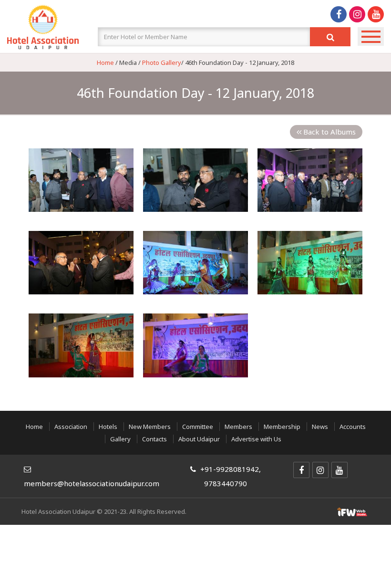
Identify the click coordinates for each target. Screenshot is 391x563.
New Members (150, 426)
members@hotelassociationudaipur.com (91, 483)
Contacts (154, 439)
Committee (197, 426)
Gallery (120, 439)
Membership (282, 426)
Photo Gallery (161, 62)
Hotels (108, 426)
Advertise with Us (256, 439)
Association (70, 426)
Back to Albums (328, 131)
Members (238, 426)
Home (105, 62)
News (320, 426)
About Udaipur (199, 439)
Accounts (353, 426)
